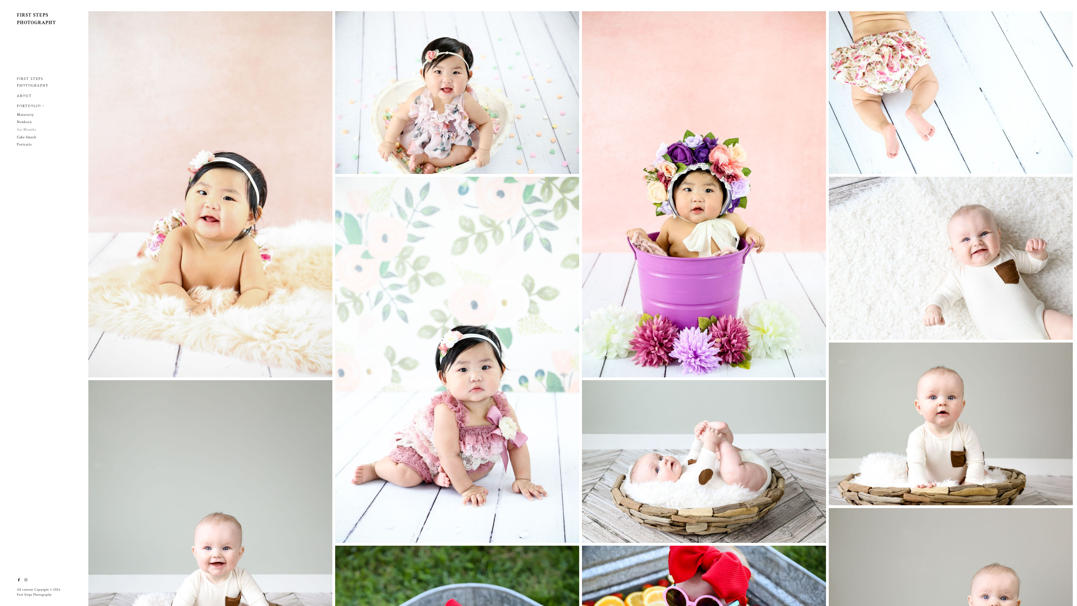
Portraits (24, 144)
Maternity (25, 115)
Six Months (26, 129)
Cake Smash (26, 137)
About (24, 96)
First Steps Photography (33, 82)
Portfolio (29, 106)
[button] (43, 105)
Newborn (24, 122)
